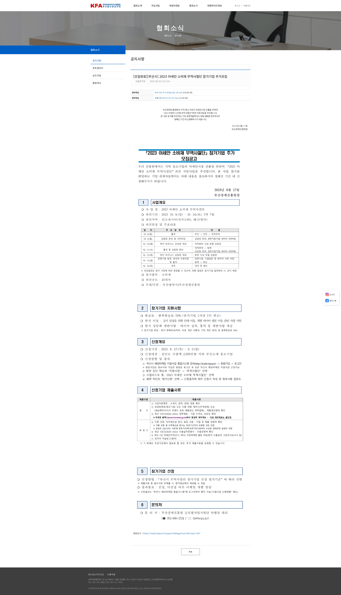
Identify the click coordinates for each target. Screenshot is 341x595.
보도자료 (97, 75)
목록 (190, 551)
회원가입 (246, 5)
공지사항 (97, 60)
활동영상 (97, 83)
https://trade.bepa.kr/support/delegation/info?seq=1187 (171, 533)
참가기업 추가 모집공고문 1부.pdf (168, 92)
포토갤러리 (98, 68)
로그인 (237, 5)
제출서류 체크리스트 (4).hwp (166, 98)
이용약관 (111, 574)
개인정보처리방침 (96, 574)
